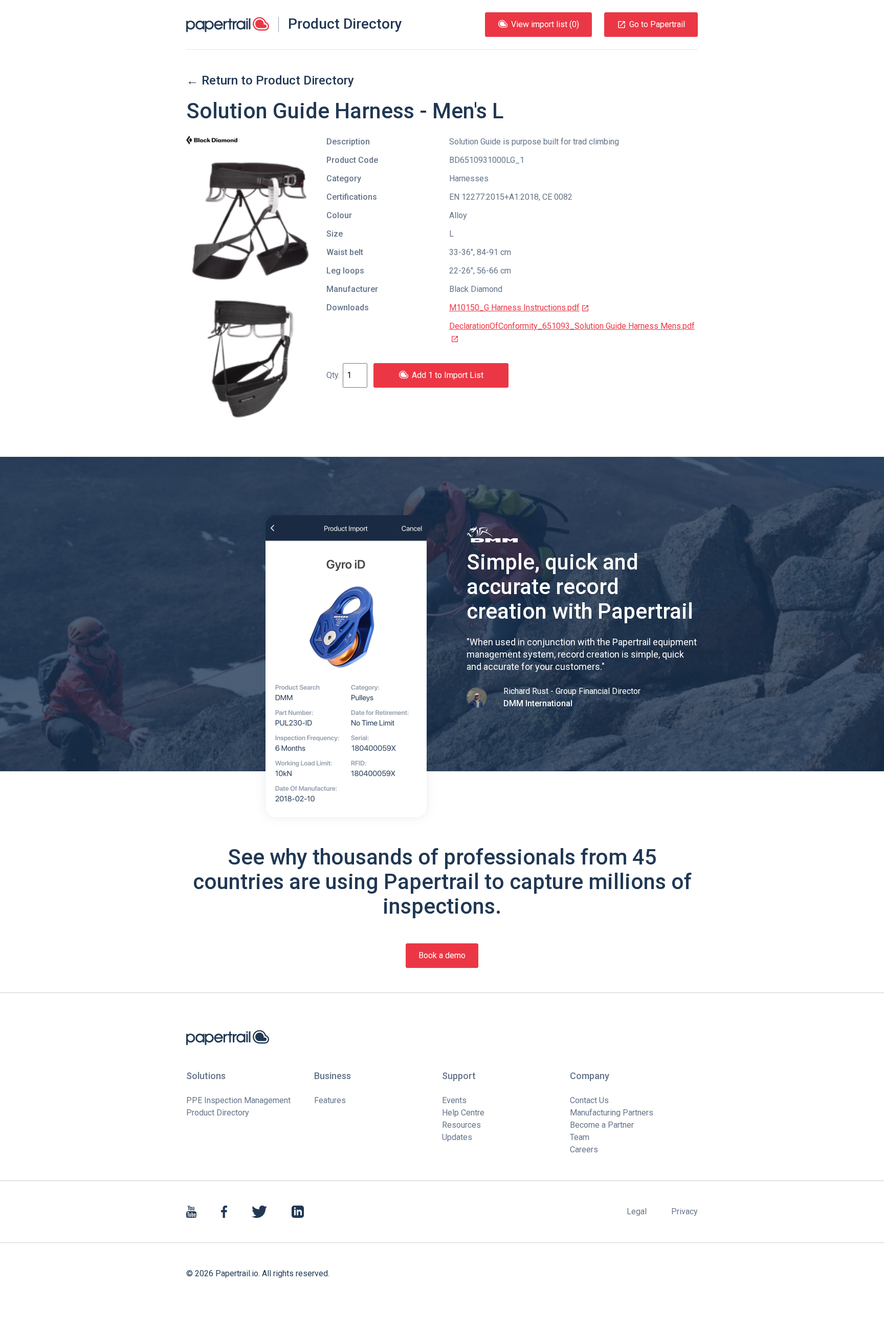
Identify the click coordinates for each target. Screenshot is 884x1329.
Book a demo (442, 955)
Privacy (684, 1211)
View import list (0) (545, 24)
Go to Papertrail (657, 24)
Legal (637, 1211)
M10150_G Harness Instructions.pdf (514, 307)
